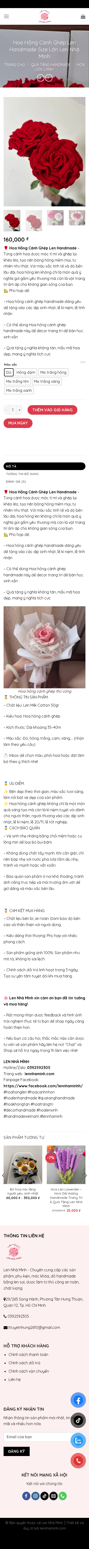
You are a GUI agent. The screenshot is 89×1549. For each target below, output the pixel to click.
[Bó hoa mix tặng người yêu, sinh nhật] (23, 1165)
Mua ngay (18, 423)
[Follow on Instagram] (35, 1496)
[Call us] (63, 1496)
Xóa (82, 362)
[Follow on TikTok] (44, 1496)
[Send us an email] (53, 1496)
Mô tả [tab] (11, 466)
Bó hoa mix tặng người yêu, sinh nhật (22, 1191)
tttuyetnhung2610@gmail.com (33, 1327)
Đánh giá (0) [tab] (16, 481)
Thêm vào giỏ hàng (52, 410)
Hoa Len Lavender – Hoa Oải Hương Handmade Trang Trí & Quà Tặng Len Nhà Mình (66, 1197)
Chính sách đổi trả (24, 1362)
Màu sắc (10, 364)
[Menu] (6, 16)
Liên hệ (15, 1379)
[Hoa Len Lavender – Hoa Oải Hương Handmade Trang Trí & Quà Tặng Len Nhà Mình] (66, 1165)
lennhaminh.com (53, 1528)
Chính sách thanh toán (28, 1354)
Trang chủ (14, 64)
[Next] (78, 152)
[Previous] (11, 152)
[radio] (9, 372)
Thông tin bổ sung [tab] (22, 474)
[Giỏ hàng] (83, 16)
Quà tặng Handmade (51, 64)
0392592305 (18, 1316)
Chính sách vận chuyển (29, 1371)
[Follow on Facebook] (26, 1496)
